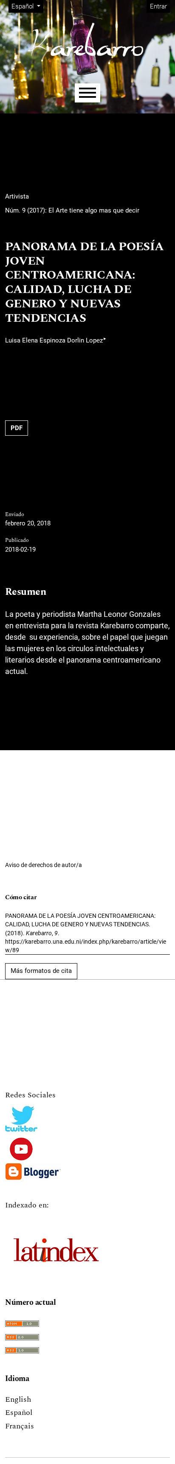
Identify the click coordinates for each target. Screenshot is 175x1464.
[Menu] (87, 92)
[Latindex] (56, 1246)
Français (19, 1426)
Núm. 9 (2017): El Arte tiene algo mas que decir (72, 210)
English (18, 1399)
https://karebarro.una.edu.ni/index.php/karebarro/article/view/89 (85, 945)
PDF (17, 428)
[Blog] (33, 1171)
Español (18, 1412)
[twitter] (21, 1119)
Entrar (158, 6)
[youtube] (22, 1149)
